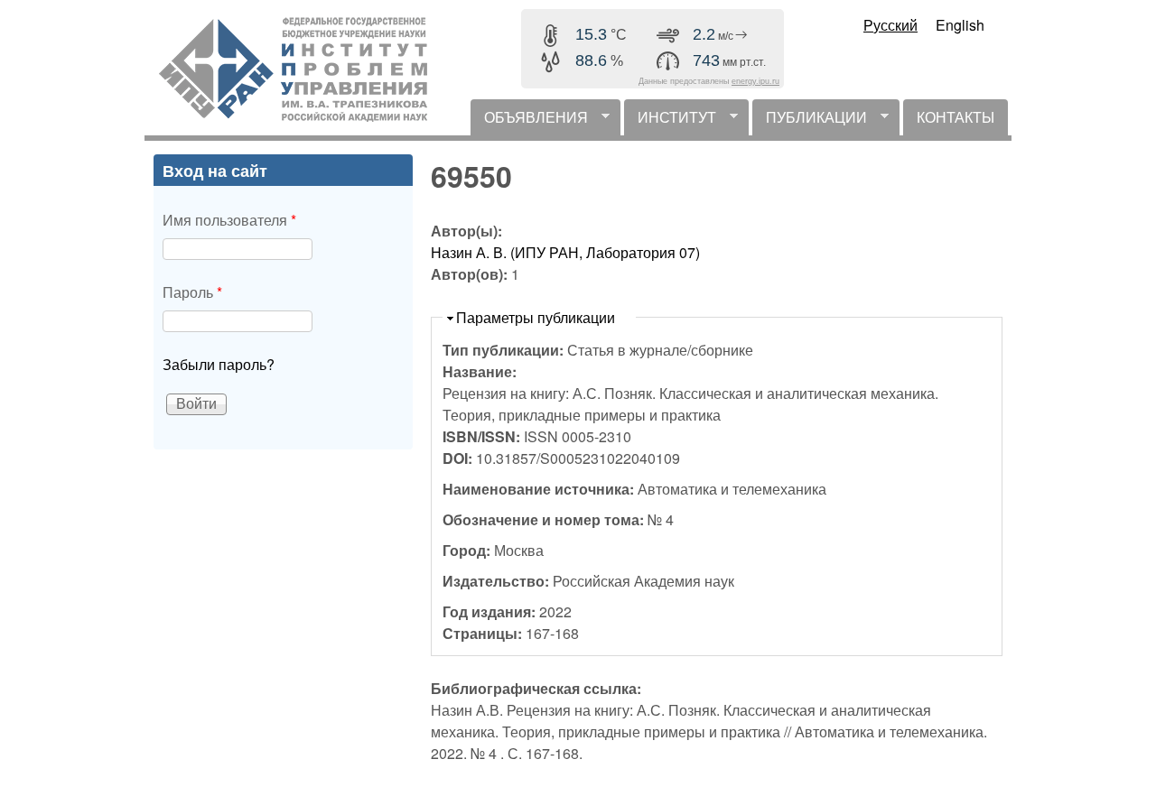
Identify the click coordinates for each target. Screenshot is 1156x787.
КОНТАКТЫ (955, 116)
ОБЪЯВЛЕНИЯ (529, 120)
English (960, 24)
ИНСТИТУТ (670, 120)
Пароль (192, 292)
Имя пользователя (229, 219)
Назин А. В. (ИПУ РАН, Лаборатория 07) (565, 252)
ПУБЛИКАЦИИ (809, 120)
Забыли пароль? (219, 364)
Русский (890, 24)
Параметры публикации (535, 317)
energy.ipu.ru (755, 81)
